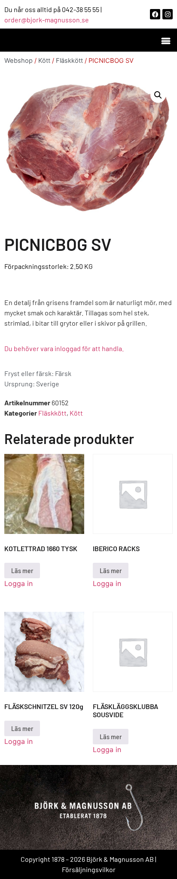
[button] (166, 40)
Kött (44, 61)
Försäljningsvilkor (89, 869)
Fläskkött (69, 61)
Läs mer (22, 570)
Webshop (18, 61)
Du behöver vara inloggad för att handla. (64, 348)
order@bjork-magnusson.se (46, 19)
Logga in (18, 583)
